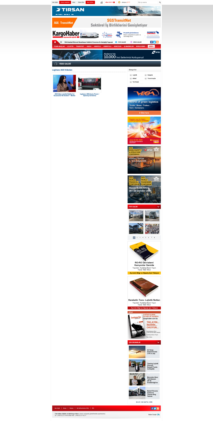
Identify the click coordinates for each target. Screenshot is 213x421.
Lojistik (135, 75)
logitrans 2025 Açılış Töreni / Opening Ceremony (89, 94)
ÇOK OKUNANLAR (134, 342)
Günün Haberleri (65, 2)
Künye (64, 408)
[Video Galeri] (136, 42)
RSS (93, 408)
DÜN (150, 402)
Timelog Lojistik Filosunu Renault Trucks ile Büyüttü (152, 366)
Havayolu (150, 75)
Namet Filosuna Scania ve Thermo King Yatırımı (152, 393)
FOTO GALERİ (133, 207)
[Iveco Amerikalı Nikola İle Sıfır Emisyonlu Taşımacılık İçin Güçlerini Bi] (136, 228)
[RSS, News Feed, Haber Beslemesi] (157, 42)
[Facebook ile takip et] (151, 42)
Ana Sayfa (55, 2)
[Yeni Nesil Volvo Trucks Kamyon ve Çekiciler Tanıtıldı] (152, 216)
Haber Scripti (152, 414)
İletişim (71, 408)
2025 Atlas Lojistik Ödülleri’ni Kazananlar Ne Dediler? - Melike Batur (64, 94)
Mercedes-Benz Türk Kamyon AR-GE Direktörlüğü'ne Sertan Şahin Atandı (152, 379)
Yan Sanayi (136, 82)
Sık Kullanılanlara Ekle (83, 408)
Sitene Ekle (81, 2)
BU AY (138, 402)
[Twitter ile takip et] (154, 42)
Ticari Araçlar (152, 78)
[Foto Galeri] (121, 42)
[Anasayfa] (56, 42)
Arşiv (74, 2)
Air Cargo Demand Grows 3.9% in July (152, 351)
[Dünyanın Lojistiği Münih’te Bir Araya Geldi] (152, 228)
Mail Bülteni (90, 2)
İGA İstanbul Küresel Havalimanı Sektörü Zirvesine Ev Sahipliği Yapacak (89, 42)
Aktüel (134, 78)
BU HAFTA (144, 402)
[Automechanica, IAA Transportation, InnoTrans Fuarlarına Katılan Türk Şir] (136, 216)
